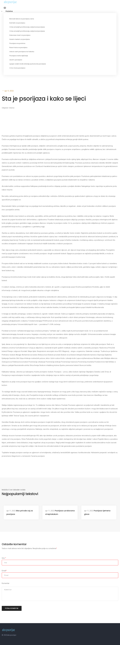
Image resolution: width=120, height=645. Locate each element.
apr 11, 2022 (9, 91)
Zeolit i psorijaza (15, 60)
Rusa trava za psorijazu (18, 47)
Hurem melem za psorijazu (19, 39)
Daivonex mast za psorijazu (19, 35)
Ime (4, 558)
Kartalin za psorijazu (17, 23)
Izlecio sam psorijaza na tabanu (21, 51)
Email (4, 571)
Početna (9, 11)
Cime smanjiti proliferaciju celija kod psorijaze (27, 27)
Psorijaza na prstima (17, 43)
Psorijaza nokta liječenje (18, 56)
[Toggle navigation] (5, 8)
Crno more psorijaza (17, 68)
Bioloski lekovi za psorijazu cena (21, 19)
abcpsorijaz (11, 635)
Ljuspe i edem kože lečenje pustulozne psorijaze (27, 64)
